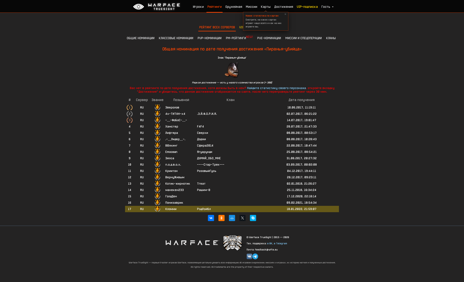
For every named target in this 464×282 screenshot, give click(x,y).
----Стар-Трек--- (210, 164)
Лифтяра (171, 133)
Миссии (251, 7)
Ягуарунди (204, 152)
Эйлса (169, 158)
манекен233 (174, 190)
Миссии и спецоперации (303, 38)
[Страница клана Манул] (232, 242)
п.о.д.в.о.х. (173, 164)
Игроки (198, 7)
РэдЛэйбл (204, 209)
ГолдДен (171, 196)
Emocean (171, 152)
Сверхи (202, 133)
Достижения (283, 7)
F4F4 (200, 126)
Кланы (331, 38)
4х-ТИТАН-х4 (175, 114)
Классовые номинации (176, 38)
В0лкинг (171, 145)
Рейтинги (214, 7)
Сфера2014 (205, 145)
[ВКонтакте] (211, 218)
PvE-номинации (269, 38)
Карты (266, 7)
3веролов (172, 107)
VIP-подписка (307, 7)
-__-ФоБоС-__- (176, 120)
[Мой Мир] (232, 218)
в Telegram (280, 243)
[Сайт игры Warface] (192, 242)
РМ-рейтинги (239, 37)
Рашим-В (203, 190)
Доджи (201, 139)
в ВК (269, 243)
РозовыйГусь (206, 171)
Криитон (171, 171)
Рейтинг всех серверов (217, 27)
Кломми (171, 209)
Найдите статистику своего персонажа (276, 88)
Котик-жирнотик (177, 184)
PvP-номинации (209, 38)
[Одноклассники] (221, 218)
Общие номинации (140, 38)
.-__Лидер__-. (175, 139)
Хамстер (171, 126)
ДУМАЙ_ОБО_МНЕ (209, 158)
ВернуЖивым (174, 177)
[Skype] (253, 218)
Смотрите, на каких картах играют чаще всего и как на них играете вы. (263, 21)
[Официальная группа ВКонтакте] (249, 256)
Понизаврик (174, 203)
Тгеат (201, 184)
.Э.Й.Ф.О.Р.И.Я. (207, 114)
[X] (242, 218)
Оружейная (233, 7)
